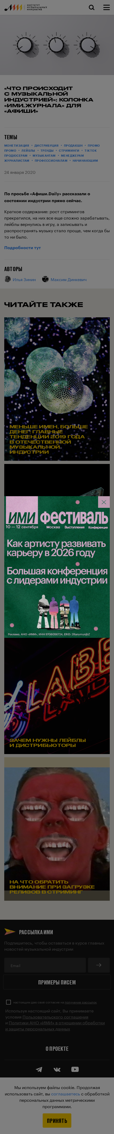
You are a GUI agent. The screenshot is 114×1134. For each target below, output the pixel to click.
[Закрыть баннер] (104, 502)
